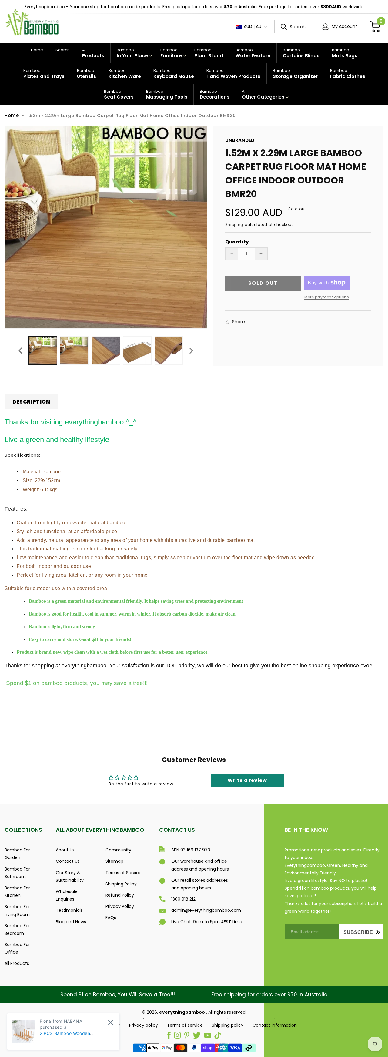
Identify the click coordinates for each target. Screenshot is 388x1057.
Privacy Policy (119, 906)
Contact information (275, 1025)
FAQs (110, 917)
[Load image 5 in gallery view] (169, 350)
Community (118, 850)
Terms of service (185, 1025)
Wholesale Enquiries (67, 895)
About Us (65, 850)
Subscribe (358, 932)
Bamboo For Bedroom (17, 929)
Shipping (234, 224)
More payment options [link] (326, 297)
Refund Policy (119, 895)
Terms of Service (123, 873)
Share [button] (238, 322)
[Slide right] (191, 350)
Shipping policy (227, 1025)
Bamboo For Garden (17, 854)
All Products (17, 963)
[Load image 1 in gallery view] (42, 350)
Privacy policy (143, 1025)
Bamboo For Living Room (17, 910)
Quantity (237, 242)
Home (12, 115)
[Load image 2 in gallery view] (74, 350)
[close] (110, 1022)
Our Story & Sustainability (70, 876)
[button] (295, 26)
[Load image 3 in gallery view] (106, 350)
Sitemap (114, 861)
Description (31, 401)
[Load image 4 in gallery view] (137, 350)
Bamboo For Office (17, 948)
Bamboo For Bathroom (17, 873)
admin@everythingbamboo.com (206, 910)
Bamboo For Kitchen (17, 891)
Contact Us (68, 861)
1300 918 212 (183, 899)
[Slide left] (20, 350)
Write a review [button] (247, 780)
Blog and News (71, 922)
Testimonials (69, 910)
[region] (194, 7)
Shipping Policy (121, 884)
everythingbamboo (182, 1012)
